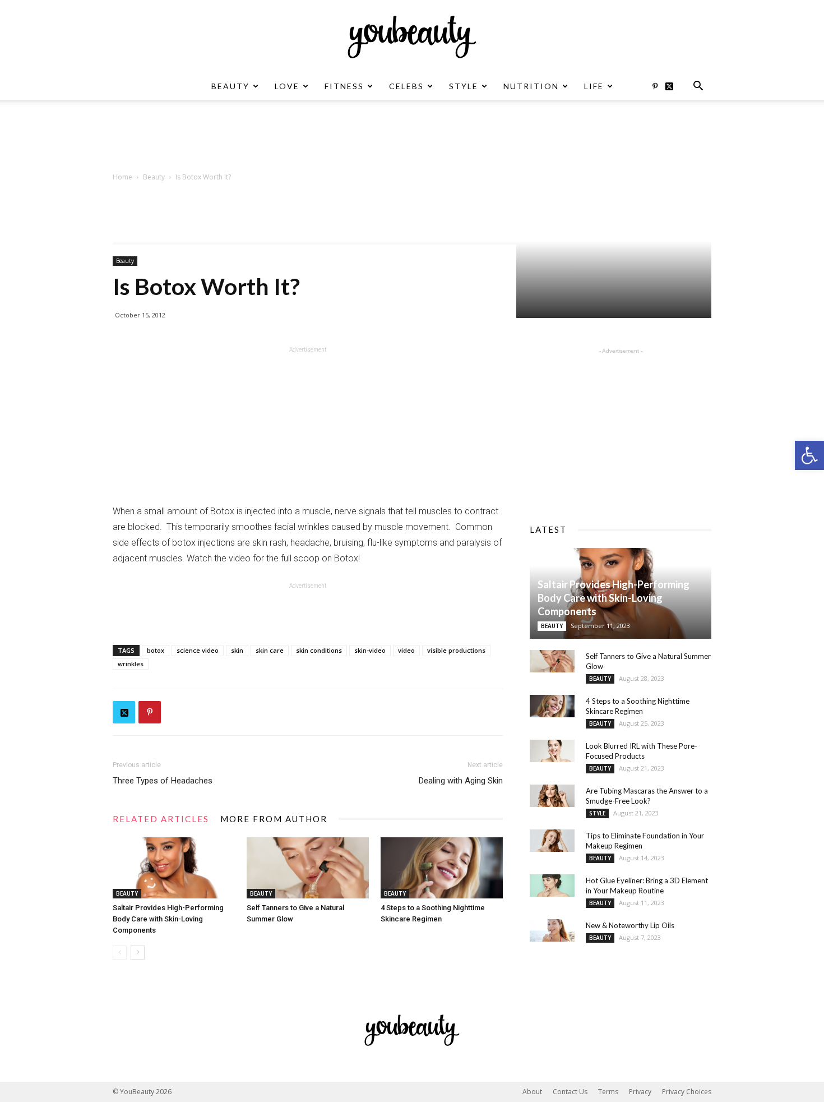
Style (463, 86)
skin (237, 650)
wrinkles (130, 664)
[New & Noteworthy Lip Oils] (552, 930)
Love (287, 86)
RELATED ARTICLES (161, 819)
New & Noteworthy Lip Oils (630, 925)
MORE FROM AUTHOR (273, 819)
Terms (608, 1091)
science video (198, 650)
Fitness (344, 86)
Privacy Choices (686, 1091)
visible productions (456, 650)
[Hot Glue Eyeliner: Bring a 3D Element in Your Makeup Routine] (552, 885)
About (532, 1091)
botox (155, 650)
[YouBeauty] (412, 37)
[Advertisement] (412, 138)
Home (122, 177)
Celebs (406, 86)
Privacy (640, 1091)
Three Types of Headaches (162, 781)
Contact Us (570, 1091)
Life (594, 86)
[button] (809, 455)
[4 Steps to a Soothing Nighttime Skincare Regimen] (442, 867)
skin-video (370, 650)
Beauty (230, 86)
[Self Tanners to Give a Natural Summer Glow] (308, 867)
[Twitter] (673, 86)
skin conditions (319, 650)
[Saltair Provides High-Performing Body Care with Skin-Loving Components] (174, 867)
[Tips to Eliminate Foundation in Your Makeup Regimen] (552, 840)
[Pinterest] (654, 86)
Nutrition (531, 86)
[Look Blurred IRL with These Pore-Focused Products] (552, 751)
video (406, 650)
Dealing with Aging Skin (461, 781)
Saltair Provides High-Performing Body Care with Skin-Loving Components (168, 918)
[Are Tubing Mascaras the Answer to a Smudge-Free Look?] (552, 796)
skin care (270, 650)
